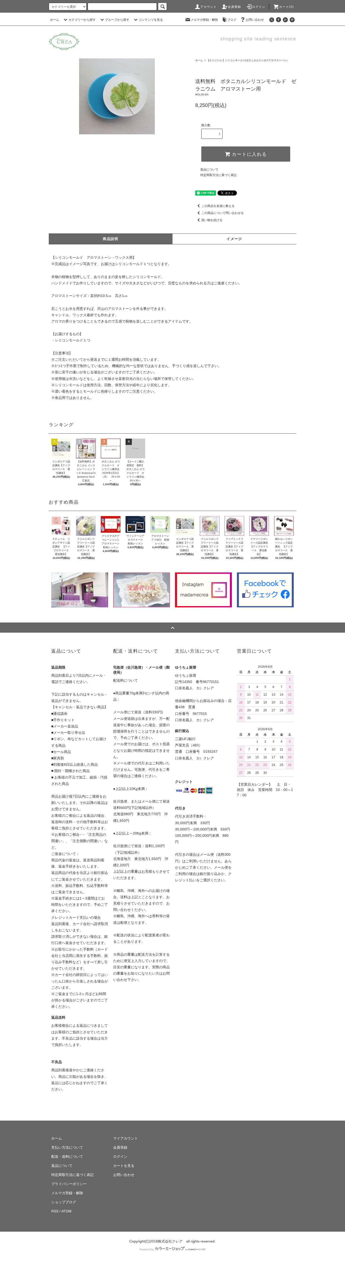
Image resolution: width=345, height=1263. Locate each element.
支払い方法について (67, 1147)
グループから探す (117, 20)
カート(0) (286, 7)
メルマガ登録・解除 (204, 20)
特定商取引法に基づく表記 (218, 175)
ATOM (66, 1211)
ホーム (54, 20)
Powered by (146, 1249)
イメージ (234, 239)
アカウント (208, 7)
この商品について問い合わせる (222, 213)
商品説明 (110, 239)
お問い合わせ (255, 20)
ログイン (258, 7)
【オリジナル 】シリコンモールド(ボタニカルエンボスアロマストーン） (248, 60)
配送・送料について (67, 1156)
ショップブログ (63, 1202)
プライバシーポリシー (69, 1184)
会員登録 (234, 7)
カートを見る (123, 1166)
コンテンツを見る (151, 20)
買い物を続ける (212, 220)
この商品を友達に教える (218, 206)
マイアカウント (125, 1138)
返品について (209, 169)
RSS (54, 1211)
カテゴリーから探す (82, 20)
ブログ (231, 20)
